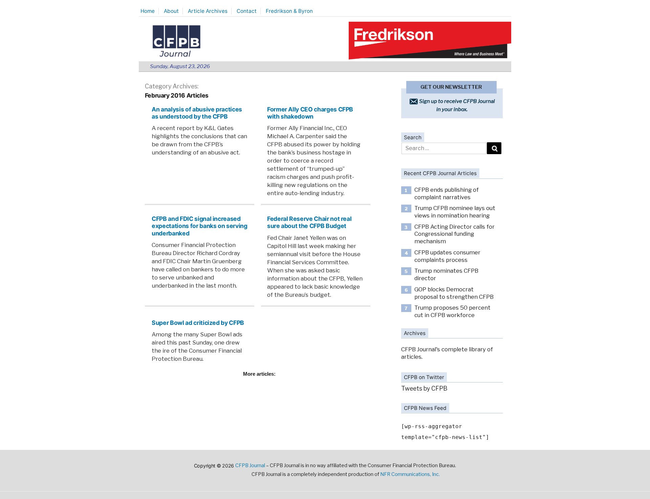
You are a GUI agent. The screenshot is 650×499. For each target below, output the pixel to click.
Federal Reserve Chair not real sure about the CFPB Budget (309, 222)
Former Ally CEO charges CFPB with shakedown (310, 113)
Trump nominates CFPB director (446, 274)
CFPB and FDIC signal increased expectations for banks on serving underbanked (199, 225)
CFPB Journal (250, 465)
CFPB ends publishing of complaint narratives (446, 193)
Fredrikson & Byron (289, 11)
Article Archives (208, 11)
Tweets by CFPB (424, 388)
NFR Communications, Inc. (410, 474)
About (171, 11)
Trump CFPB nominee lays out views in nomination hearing (454, 212)
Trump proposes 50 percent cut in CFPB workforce (452, 311)
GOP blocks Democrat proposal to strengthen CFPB (454, 293)
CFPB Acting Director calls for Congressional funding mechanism (454, 234)
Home (147, 11)
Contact (247, 11)
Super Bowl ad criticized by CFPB (198, 322)
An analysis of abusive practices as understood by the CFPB (197, 113)
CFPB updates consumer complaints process (447, 256)
